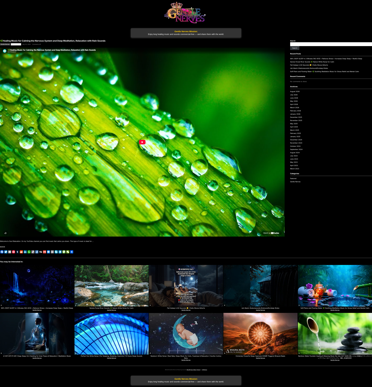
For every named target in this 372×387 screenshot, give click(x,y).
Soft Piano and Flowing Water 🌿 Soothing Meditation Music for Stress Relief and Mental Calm (324, 71)
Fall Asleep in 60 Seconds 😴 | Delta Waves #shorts (309, 65)
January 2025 (295, 136)
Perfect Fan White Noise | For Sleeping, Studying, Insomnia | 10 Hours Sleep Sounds (111, 356)
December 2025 (296, 117)
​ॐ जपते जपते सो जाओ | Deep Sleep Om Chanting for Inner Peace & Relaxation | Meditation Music (37, 356)
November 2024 (296, 143)
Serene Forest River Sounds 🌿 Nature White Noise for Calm (312, 62)
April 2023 (294, 165)
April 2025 (294, 127)
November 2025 (296, 120)
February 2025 (295, 133)
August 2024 (295, 153)
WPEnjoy (204, 369)
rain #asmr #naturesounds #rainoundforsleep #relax (309, 68)
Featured (293, 178)
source (2, 247)
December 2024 (296, 140)
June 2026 (294, 98)
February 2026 (295, 111)
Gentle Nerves (5, 44)
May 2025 (294, 124)
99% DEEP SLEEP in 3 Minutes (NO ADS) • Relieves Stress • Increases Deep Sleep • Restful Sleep (326, 59)
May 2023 (294, 162)
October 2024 (295, 146)
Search (292, 41)
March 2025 (294, 130)
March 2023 (294, 169)
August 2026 (295, 91)
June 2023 (294, 159)
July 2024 (294, 156)
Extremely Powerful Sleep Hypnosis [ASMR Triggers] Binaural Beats (260, 356)
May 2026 (294, 101)
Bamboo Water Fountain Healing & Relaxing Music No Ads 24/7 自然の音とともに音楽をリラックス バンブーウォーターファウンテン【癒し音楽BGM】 (335, 357)
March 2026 (294, 107)
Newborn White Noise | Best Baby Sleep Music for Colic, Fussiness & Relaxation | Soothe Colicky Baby (186, 357)
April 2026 (294, 104)
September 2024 (296, 149)
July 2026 (294, 95)
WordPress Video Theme (193, 369)
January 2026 (295, 114)
